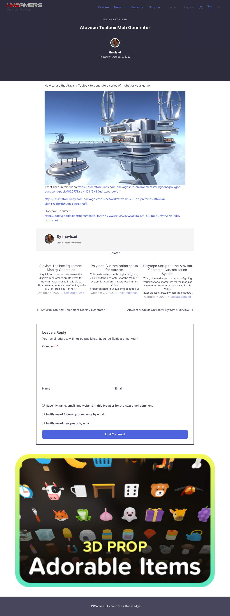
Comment (50, 346)
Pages (135, 7)
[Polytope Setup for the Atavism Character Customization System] (169, 281)
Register (189, 7)
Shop (152, 7)
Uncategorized (115, 19)
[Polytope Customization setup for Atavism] (116, 279)
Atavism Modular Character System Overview (158, 310)
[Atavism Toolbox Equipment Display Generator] (62, 279)
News (118, 7)
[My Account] (200, 7)
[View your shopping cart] (209, 7)
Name (46, 388)
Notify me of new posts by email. (68, 423)
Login (172, 7)
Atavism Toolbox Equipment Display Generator (73, 310)
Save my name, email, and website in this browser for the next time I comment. (100, 405)
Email (118, 388)
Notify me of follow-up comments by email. (75, 414)
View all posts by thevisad (69, 243)
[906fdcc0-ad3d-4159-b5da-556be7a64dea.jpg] (115, 520)
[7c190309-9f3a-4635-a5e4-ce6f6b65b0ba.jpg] (115, 137)
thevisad (115, 52)
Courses (103, 7)
